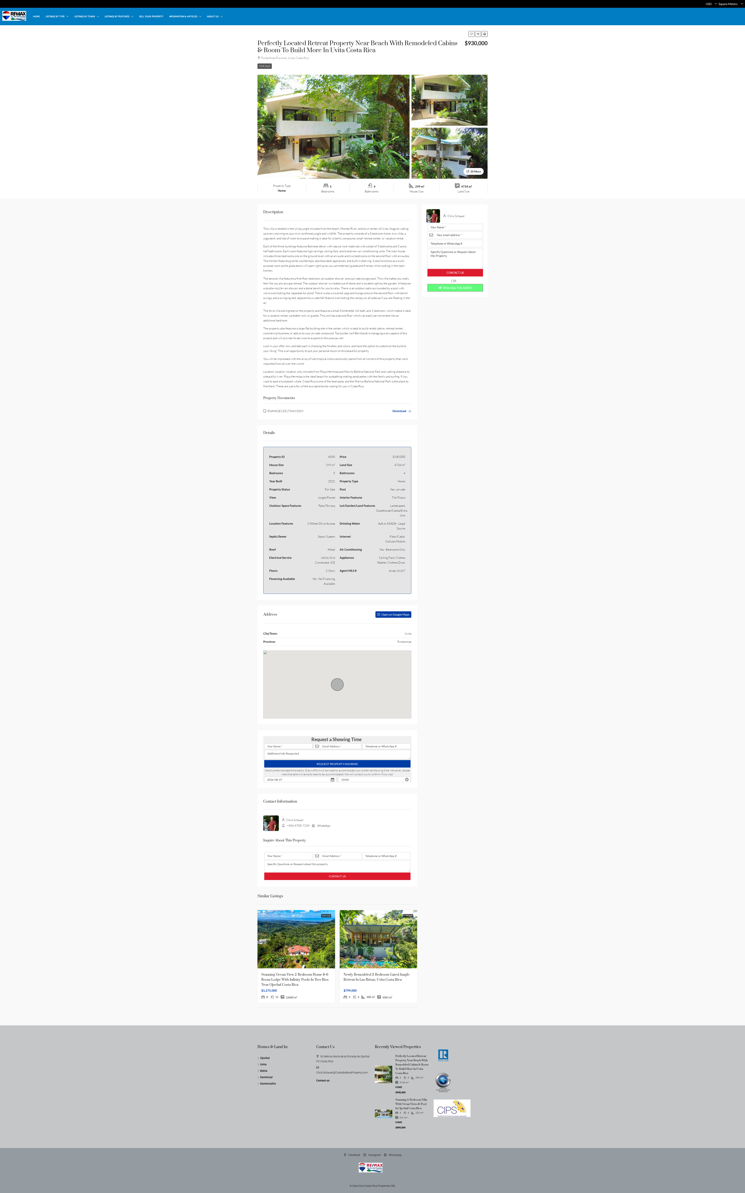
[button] (471, 34)
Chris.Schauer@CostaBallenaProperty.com (342, 1072)
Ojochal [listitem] (265, 1058)
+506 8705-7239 (298, 825)
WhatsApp (323, 825)
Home (36, 16)
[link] (296, 939)
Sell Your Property (151, 16)
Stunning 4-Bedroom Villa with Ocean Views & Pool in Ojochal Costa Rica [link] (411, 1104)
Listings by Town (84, 16)
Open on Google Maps (395, 614)
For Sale (264, 66)
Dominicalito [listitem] (268, 1083)
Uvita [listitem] (263, 1064)
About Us (213, 16)
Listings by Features (117, 16)
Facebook (354, 1155)
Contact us (322, 1080)
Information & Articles (183, 16)
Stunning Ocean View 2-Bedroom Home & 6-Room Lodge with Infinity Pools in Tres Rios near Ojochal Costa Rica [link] (295, 980)
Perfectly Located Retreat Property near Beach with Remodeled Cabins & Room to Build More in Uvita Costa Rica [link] (411, 1064)
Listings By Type (55, 16)
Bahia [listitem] (263, 1070)
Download (399, 411)
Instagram (374, 1155)
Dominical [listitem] (266, 1077)
